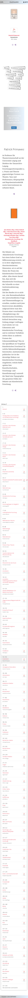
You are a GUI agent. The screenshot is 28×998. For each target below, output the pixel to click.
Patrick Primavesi (14, 35)
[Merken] (12, 45)
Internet (5, 914)
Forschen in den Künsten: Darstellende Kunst (9, 436)
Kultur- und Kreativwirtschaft (10, 874)
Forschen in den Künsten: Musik (9, 456)
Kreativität (5, 866)
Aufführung (6, 797)
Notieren (5, 716)
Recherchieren (6, 748)
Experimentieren (7, 618)
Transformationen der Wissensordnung (8, 554)
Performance (6, 813)
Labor (4, 939)
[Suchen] (2, 2)
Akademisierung (7, 781)
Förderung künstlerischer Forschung (9, 840)
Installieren (5, 651)
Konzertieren (6, 699)
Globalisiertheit (7, 857)
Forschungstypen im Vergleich (11, 504)
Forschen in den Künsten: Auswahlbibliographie (9, 465)
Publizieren (5, 732)
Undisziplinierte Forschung (10, 512)
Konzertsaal (6, 931)
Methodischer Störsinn (9, 520)
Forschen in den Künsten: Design (9, 446)
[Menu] (1, 2)
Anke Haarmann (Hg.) (13, 231)
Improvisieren (6, 643)
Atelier (4, 898)
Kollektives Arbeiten (8, 683)
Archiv (4, 890)
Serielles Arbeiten (7, 756)
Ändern (14, 127)
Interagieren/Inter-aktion (9, 667)
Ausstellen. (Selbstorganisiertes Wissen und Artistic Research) (10, 581)
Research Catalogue (8, 979)
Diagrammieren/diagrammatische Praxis (11, 601)
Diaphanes (14, 2)
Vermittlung (6, 963)
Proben (4, 724)
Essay (4, 805)
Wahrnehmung (6, 488)
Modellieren (6, 708)
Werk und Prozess (7, 822)
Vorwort (5, 409)
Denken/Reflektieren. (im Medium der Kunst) (9, 591)
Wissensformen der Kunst (9, 563)
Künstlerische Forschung (9, 496)
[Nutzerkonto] (23, 2)
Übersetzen (6, 773)
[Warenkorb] (26, 2)
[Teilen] (15, 45)
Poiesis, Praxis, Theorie (8, 545)
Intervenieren (6, 675)
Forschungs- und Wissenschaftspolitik (8, 831)
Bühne (4, 906)
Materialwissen (7, 537)
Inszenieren (6, 659)
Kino (4, 922)
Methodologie (6, 529)
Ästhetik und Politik (8, 955)
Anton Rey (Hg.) (18, 233)
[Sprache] (25, 2)
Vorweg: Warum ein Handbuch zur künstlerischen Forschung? (11, 417)
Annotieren (6, 571)
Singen (4, 765)
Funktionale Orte (7, 849)
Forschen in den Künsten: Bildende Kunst (9, 426)
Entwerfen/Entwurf (8, 610)
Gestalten (5, 634)
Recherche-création (8, 740)
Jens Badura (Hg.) (9, 230)
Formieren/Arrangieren (9, 626)
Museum (5, 947)
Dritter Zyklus (6, 789)
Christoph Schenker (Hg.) (11, 235)
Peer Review (6, 971)
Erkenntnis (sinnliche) (8, 472)
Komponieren (6, 691)
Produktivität (6, 882)
